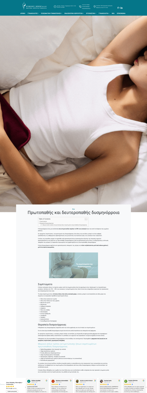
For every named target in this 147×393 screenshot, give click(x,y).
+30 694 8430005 (85, 6)
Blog (73, 209)
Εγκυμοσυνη (90, 13)
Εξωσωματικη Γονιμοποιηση (51, 13)
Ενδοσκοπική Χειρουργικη (73, 13)
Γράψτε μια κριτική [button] (12, 391)
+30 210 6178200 (85, 4)
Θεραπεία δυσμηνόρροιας (47, 223)
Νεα (113, 13)
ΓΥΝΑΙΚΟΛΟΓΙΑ (103, 13)
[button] (146, 387)
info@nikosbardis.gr (86, 8)
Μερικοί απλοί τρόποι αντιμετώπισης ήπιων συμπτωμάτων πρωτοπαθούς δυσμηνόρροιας (65, 225)
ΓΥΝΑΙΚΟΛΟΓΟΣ (33, 13)
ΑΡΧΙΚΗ (22, 13)
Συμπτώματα (43, 221)
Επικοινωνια (121, 13)
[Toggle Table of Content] (85, 219)
